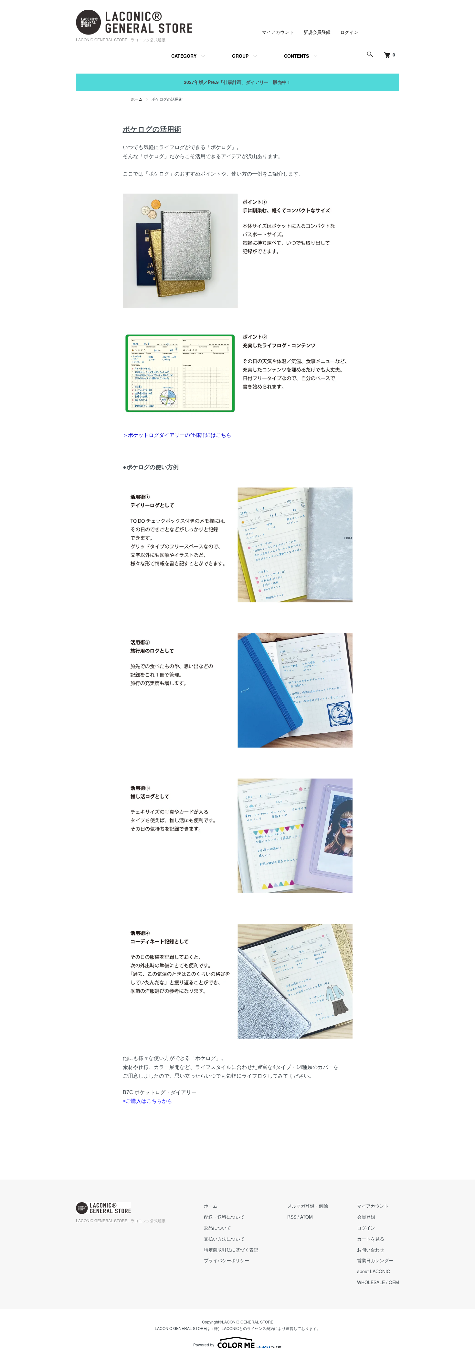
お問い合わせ (370, 1249)
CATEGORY (183, 56)
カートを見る (370, 1238)
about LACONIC (373, 1271)
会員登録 (366, 1216)
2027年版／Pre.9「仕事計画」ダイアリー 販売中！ (237, 82)
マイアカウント (278, 32)
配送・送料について (224, 1216)
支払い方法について (224, 1238)
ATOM (306, 1216)
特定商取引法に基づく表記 (231, 1249)
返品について (217, 1227)
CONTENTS (296, 56)
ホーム (136, 99)
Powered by (203, 1344)
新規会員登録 (317, 32)
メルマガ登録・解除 (307, 1205)
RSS (291, 1216)
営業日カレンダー (375, 1260)
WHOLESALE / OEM (378, 1282)
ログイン (349, 32)
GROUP (240, 56)
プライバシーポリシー (226, 1260)
